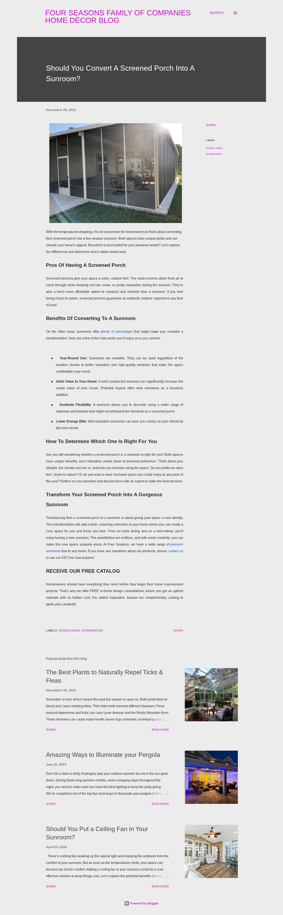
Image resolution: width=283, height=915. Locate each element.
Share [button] (211, 125)
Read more (160, 729)
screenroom (214, 153)
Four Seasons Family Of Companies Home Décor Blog (118, 17)
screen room (214, 148)
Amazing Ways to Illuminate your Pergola (103, 754)
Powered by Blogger (144, 903)
